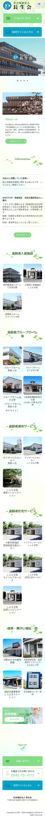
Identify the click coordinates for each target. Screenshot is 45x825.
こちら (21, 222)
